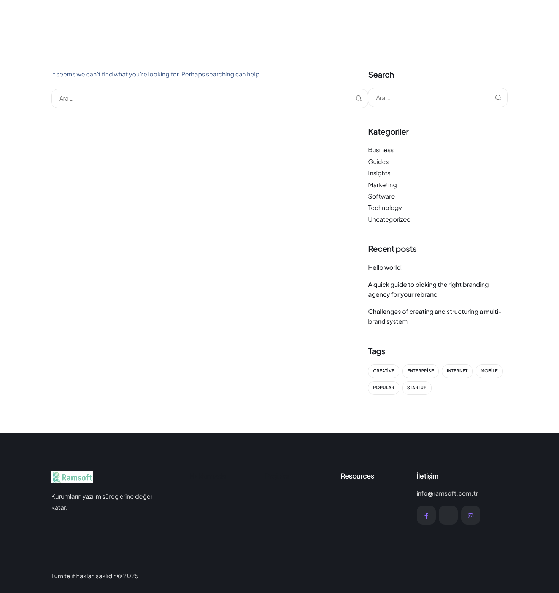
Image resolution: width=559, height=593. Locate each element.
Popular (383, 387)
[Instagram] (470, 515)
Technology (385, 207)
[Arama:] (209, 98)
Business (381, 150)
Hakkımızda (208, 475)
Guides (378, 161)
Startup (417, 387)
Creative (383, 371)
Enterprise (420, 371)
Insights (379, 173)
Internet (457, 371)
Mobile (489, 371)
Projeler (277, 475)
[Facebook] (426, 515)
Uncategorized (389, 219)
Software (381, 196)
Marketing (382, 185)
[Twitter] (448, 515)
